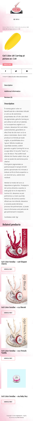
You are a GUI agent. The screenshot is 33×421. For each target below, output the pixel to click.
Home (4, 27)
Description (8, 85)
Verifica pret (7, 64)
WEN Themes (20, 417)
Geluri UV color (10, 27)
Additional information (12, 91)
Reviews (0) (8, 97)
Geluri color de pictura (20, 27)
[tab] (10, 85)
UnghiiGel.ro (19, 415)
